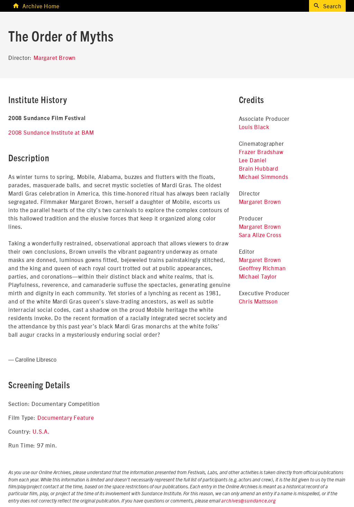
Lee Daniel (253, 159)
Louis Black (254, 126)
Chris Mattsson (258, 301)
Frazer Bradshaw (261, 151)
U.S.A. (41, 431)
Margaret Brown (55, 57)
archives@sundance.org (248, 501)
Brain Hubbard (258, 168)
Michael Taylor (258, 276)
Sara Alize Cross (260, 234)
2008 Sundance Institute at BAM (51, 132)
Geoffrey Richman (262, 267)
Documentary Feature (65, 417)
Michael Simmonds (263, 176)
